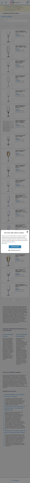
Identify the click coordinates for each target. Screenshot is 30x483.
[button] (15, 250)
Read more (4, 243)
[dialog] (15, 241)
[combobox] (27, 232)
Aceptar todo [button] (15, 246)
